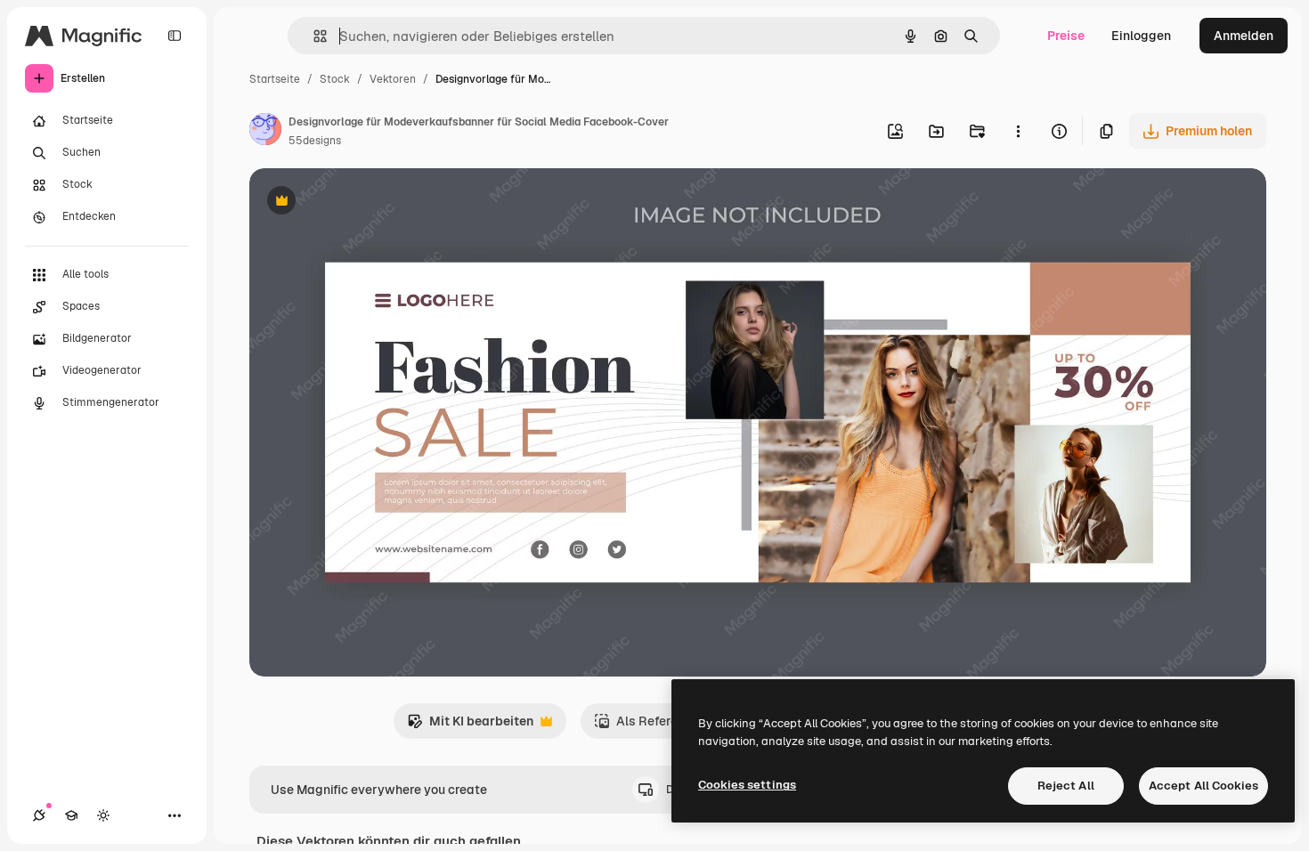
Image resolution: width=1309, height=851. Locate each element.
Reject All (1065, 785)
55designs (315, 141)
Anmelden (1243, 36)
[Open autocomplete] (313, 36)
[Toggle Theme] (103, 815)
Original (363, 202)
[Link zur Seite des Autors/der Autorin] (265, 131)
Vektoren (393, 79)
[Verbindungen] (39, 815)
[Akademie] (71, 815)
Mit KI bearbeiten (470, 726)
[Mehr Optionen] (1018, 131)
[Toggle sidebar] (174, 35)
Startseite (274, 79)
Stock (335, 79)
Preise (1066, 36)
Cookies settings (747, 784)
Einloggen (1141, 36)
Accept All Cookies (1203, 785)
